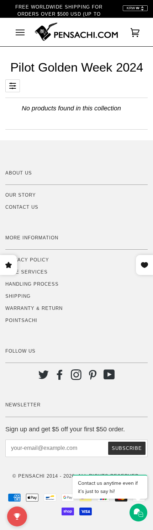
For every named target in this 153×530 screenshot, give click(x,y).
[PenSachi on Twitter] (43, 377)
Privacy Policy (27, 260)
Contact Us (21, 207)
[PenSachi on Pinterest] (92, 377)
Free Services (26, 272)
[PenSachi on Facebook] (59, 377)
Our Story (20, 195)
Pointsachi (21, 320)
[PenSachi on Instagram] (76, 377)
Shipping (18, 296)
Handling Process (32, 284)
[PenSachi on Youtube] (109, 377)
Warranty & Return (34, 308)
